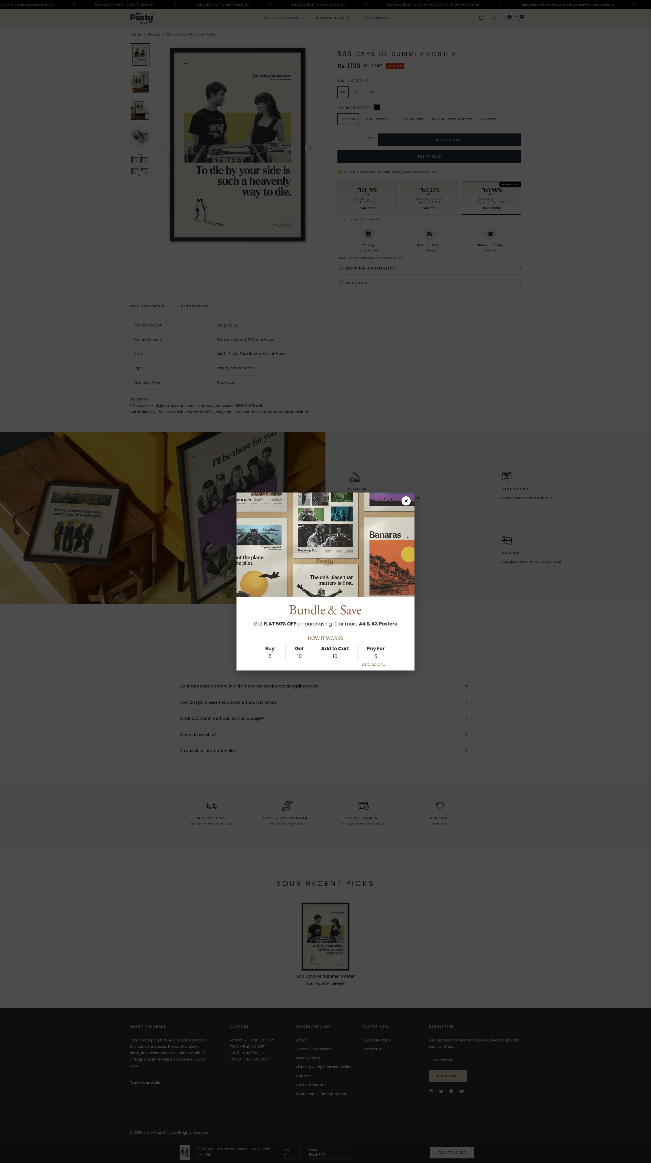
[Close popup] (406, 500)
